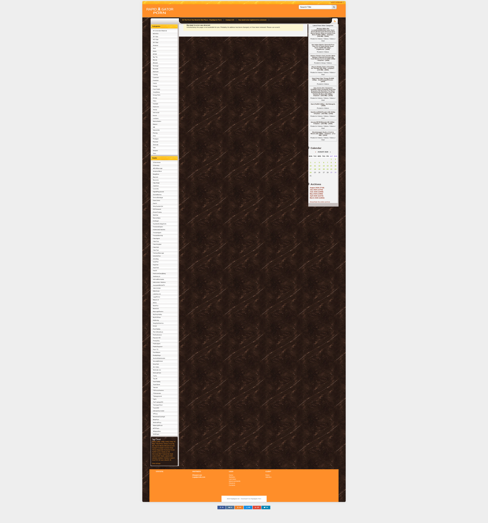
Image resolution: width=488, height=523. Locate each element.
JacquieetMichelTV (159, 285)
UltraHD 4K (167, 460)
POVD (155, 326)
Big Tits (155, 57)
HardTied (156, 267)
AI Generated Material (160, 31)
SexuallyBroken (158, 361)
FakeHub (156, 247)
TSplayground (157, 396)
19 (319, 169)
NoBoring (156, 320)
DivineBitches (157, 194)
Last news (232, 479)
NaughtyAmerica (158, 323)
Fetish (155, 83)
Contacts (232, 485)
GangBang (156, 92)
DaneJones (156, 200)
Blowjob (155, 63)
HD (169, 452)
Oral (153, 460)
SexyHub (156, 364)
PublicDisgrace (157, 346)
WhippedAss (157, 431)
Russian (155, 142)
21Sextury (156, 165)
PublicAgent (156, 343)
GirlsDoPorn (157, 256)
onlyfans (154, 458)
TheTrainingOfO (158, 402)
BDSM (155, 54)
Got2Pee (155, 262)
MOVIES (155, 33)
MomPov (155, 305)
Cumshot (156, 77)
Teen (154, 153)
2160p (171, 441)
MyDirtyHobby (157, 314)
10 (310, 166)
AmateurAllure (157, 171)
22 (331, 169)
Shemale (155, 144)
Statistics (232, 477)
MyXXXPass (157, 317)
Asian (154, 51)
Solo (154, 147)
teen (162, 460)
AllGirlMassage (157, 168)
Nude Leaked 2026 (167, 456)
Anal (154, 48)
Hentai (155, 109)
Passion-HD (157, 338)
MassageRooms (158, 311)
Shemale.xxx (157, 370)
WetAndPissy (157, 422)
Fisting (155, 86)
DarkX (155, 203)
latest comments (234, 481)
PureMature (156, 352)
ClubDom (156, 186)
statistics (268, 477)
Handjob (155, 104)
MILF (160, 454)
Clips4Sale (156, 183)
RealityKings (157, 355)
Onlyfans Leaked (169, 458)
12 (319, 166)
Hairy (154, 101)
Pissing (155, 133)
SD (160, 460)
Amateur (155, 45)
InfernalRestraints (158, 279)
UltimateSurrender (158, 411)
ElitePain (155, 215)
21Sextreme (157, 162)
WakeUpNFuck (158, 425)
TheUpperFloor (158, 405)
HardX (155, 270)
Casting (155, 74)
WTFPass (156, 428)
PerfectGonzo (157, 335)
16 (335, 166)
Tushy (155, 376)
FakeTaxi (156, 250)
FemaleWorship (158, 235)
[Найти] (334, 7)
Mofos (155, 302)
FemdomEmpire (158, 227)
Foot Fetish (156, 89)
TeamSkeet (156, 384)
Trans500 (156, 408)
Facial (172, 450)
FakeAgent (156, 238)
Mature (155, 124)
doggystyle (160, 450)
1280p (158, 441)
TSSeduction (157, 393)
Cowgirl (154, 448)
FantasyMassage (158, 253)
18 (315, 169)
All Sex (161, 443)
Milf (154, 127)
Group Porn (156, 95)
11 (315, 166)
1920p (167, 441)
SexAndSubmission (159, 358)
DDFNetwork (157, 209)
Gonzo (159, 452)
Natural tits (156, 130)
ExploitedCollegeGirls (159, 224)
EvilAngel (156, 221)
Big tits (157, 446)
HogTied (155, 265)
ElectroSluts (157, 218)
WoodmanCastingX (159, 416)
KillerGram (156, 291)
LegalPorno (156, 297)
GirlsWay (156, 259)
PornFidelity (156, 329)
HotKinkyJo (156, 276)
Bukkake (155, 71)
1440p (163, 441)
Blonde (155, 60)
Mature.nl (156, 300)
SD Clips (155, 42)
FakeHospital (157, 244)
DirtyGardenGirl (158, 206)
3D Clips (155, 36)
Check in (232, 483)
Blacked (155, 177)
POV (154, 136)
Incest (155, 115)
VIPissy (155, 414)
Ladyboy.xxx (157, 294)
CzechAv (156, 189)
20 (324, 169)
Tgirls (154, 399)
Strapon (155, 150)
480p (153, 443)
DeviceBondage (158, 197)
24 (310, 172)
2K (174, 441)
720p (157, 443)
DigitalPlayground (158, 191)
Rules (267, 475)
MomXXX (156, 308)
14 (328, 166)
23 (335, 169)
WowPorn (156, 419)
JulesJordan (157, 288)
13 (324, 166)
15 (331, 166)
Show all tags (156, 463)
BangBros (156, 174)
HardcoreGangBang (159, 273)
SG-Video (156, 367)
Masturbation (157, 121)
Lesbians (156, 118)
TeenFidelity (157, 381)
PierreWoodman (158, 332)
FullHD (154, 452)
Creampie (160, 448)
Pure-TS (155, 349)
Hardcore (156, 106)
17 (310, 169)
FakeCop (156, 241)
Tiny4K (155, 378)
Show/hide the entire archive (320, 202)
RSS (335, 20)
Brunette (155, 68)
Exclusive (167, 450)
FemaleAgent (157, 232)
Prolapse (155, 139)
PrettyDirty (156, 340)
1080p (154, 441)
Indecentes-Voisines (159, 282)
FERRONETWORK (159, 229)
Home (231, 475)
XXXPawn (156, 434)
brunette (172, 446)
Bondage (155, 66)
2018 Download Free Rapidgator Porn (160, 11)
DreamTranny (157, 212)
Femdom (155, 80)
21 (328, 169)
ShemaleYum (157, 373)
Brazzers (156, 180)
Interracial (156, 112)
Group (155, 98)
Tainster (155, 387)
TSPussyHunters (158, 390)
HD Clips (155, 39)
